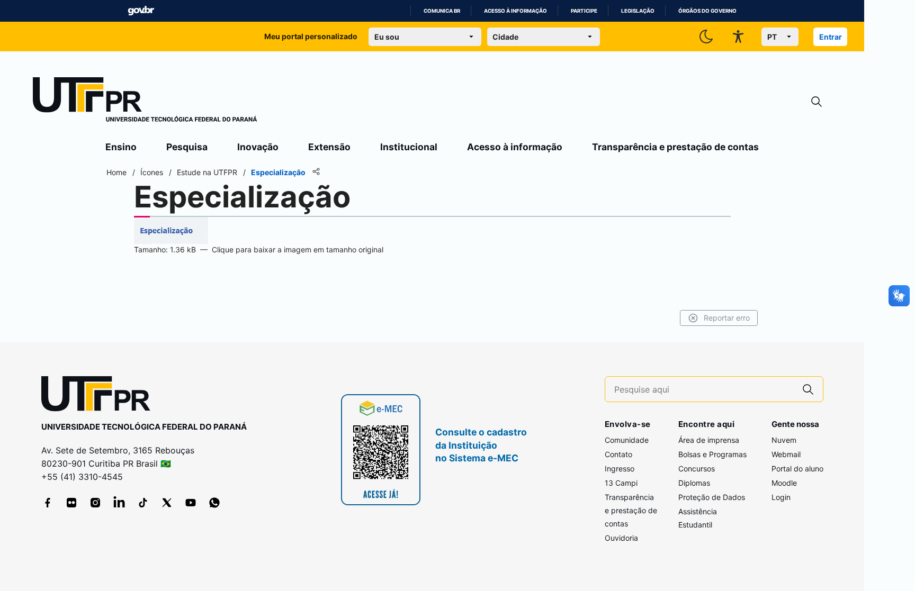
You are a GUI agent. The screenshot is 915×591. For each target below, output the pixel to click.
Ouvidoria (621, 537)
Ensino (121, 146)
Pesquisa (187, 146)
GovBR (141, 11)
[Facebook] (47, 502)
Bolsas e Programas (712, 454)
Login (781, 497)
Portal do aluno (797, 468)
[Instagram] (95, 502)
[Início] (145, 101)
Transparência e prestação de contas (675, 146)
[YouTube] (190, 502)
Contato (618, 454)
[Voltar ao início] (99, 396)
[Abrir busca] (816, 102)
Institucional (408, 146)
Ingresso (619, 468)
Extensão (329, 146)
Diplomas (694, 482)
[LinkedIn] (119, 502)
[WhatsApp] (214, 502)
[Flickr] (71, 502)
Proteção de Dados (711, 497)
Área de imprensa (708, 439)
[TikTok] (143, 502)
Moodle (784, 482)
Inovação (258, 146)
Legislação (637, 11)
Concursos (696, 468)
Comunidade (627, 439)
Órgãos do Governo (707, 11)
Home (116, 172)
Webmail (786, 454)
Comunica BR (442, 11)
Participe (584, 11)
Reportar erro (727, 317)
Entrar (830, 36)
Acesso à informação (515, 11)
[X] (166, 502)
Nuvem (784, 439)
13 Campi (621, 482)
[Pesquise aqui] (808, 389)
